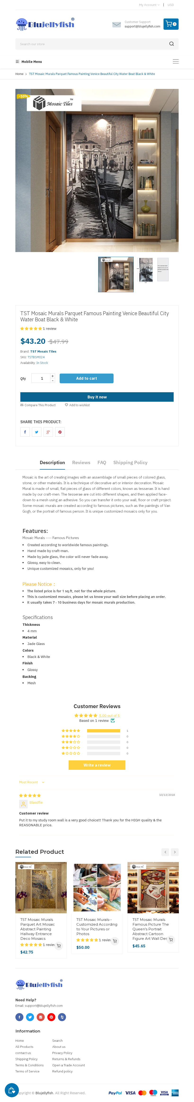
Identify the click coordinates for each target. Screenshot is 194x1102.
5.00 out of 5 (109, 715)
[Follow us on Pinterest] (60, 432)
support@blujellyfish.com (142, 26)
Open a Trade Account (68, 1065)
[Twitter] (30, 1017)
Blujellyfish (44, 1093)
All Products (24, 1047)
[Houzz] (62, 1017)
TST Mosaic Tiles (43, 351)
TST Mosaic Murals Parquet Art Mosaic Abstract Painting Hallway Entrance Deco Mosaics (37, 929)
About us (59, 1047)
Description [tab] (52, 462)
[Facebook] (19, 1017)
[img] (30, 795)
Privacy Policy (62, 1053)
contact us (23, 1053)
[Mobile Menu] (176, 61)
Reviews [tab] (81, 462)
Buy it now (97, 397)
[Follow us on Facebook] (25, 432)
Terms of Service (27, 1071)
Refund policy (62, 1071)
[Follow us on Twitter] (36, 432)
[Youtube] (51, 1017)
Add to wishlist (79, 405)
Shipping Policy (26, 1059)
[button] (31, 328)
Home (19, 74)
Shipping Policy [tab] (130, 462)
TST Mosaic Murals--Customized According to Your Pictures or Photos (96, 926)
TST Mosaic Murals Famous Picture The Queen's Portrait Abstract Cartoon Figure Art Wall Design (152, 929)
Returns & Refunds (66, 1059)
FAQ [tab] (101, 462)
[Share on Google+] (48, 432)
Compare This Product (40, 405)
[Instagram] (41, 1017)
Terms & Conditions (29, 1065)
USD (171, 5)
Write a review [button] (97, 765)
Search (57, 1040)
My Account (148, 5)
